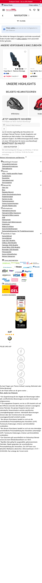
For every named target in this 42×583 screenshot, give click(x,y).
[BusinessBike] (25, 263)
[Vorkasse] (24, 281)
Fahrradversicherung (9, 211)
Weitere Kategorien (8, 256)
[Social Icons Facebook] (21, 351)
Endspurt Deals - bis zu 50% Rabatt (21, 2)
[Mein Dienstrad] (7, 268)
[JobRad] (6, 263)
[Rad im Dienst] (36, 268)
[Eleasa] (18, 268)
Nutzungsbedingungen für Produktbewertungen (18, 231)
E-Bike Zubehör (22, 39)
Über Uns (5, 187)
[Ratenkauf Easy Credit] (15, 281)
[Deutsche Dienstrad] (34, 263)
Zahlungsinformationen (10, 166)
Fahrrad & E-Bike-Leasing (10, 215)
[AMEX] (31, 277)
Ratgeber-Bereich (8, 192)
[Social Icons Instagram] (21, 366)
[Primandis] (28, 268)
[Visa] (16, 277)
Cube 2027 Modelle (8, 240)
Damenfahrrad (7, 236)
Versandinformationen (9, 164)
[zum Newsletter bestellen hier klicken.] (4, 129)
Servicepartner (7, 183)
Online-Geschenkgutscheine (11, 194)
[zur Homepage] (11, 10)
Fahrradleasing (7, 169)
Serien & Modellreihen (9, 254)
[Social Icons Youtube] (21, 359)
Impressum (6, 224)
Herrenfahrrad (6, 238)
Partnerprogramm (8, 201)
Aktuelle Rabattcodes (9, 206)
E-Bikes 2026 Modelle (9, 243)
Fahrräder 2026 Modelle (10, 245)
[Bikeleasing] (15, 263)
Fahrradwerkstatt (8, 180)
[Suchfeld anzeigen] (30, 9)
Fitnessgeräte (6, 252)
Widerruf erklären (8, 226)
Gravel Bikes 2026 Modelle (11, 247)
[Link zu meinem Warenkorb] (38, 10)
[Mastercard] (24, 277)
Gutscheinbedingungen (9, 229)
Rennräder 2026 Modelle (10, 250)
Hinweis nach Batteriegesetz (11, 222)
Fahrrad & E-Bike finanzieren (11, 213)
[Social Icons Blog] (21, 381)
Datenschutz (6, 220)
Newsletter (5, 178)
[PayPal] (26, 272)
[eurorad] (18, 272)
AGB (3, 217)
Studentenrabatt (7, 197)
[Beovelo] (5, 272)
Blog (3, 190)
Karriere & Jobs (7, 199)
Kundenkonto (6, 176)
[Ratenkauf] (6, 281)
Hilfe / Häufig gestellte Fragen (12, 173)
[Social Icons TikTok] (21, 374)
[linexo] (11, 272)
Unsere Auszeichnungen (10, 203)
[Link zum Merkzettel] (34, 9)
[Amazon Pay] (7, 277)
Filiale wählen (11, 28)
